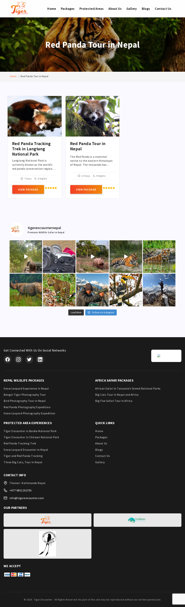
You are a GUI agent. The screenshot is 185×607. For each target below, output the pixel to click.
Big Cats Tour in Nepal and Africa (117, 394)
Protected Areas (91, 8)
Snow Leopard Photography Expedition (29, 413)
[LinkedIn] (40, 359)
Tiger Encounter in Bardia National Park (30, 431)
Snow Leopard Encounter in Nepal (26, 449)
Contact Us (163, 8)
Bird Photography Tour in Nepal (25, 401)
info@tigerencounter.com (26, 498)
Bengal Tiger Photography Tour (25, 394)
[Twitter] (29, 359)
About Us (115, 8)
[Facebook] (8, 359)
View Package (28, 189)
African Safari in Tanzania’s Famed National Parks (128, 388)
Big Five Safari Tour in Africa (113, 401)
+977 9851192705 (20, 490)
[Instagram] (18, 359)
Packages (68, 8)
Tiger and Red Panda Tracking (23, 456)
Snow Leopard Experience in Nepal (26, 388)
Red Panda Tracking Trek (20, 443)
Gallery (131, 8)
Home (51, 8)
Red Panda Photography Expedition (27, 407)
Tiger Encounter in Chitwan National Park (31, 437)
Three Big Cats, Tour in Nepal (23, 462)
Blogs (146, 8)
